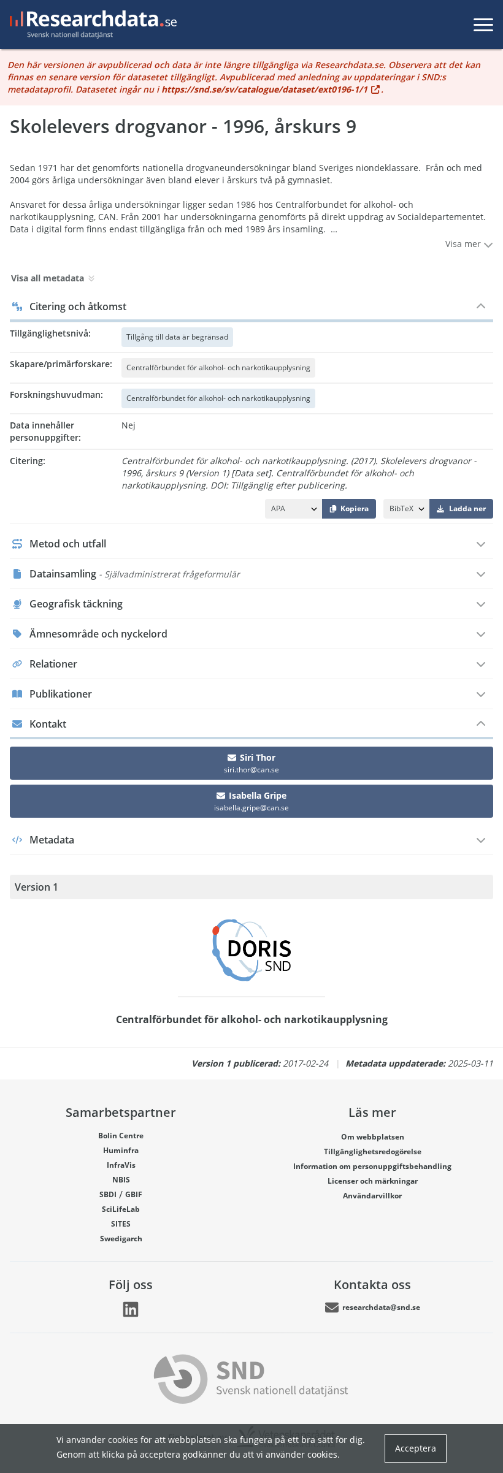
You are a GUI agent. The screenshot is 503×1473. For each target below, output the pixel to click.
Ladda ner (467, 508)
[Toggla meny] (483, 24)
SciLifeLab (121, 1209)
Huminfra (121, 1150)
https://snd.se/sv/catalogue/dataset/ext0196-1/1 (264, 89)
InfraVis (121, 1165)
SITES (121, 1224)
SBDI (108, 1194)
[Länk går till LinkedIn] (130, 1309)
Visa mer (464, 243)
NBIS (121, 1179)
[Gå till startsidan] (91, 24)
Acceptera (415, 1448)
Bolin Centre (121, 1135)
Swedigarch (121, 1238)
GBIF (133, 1194)
